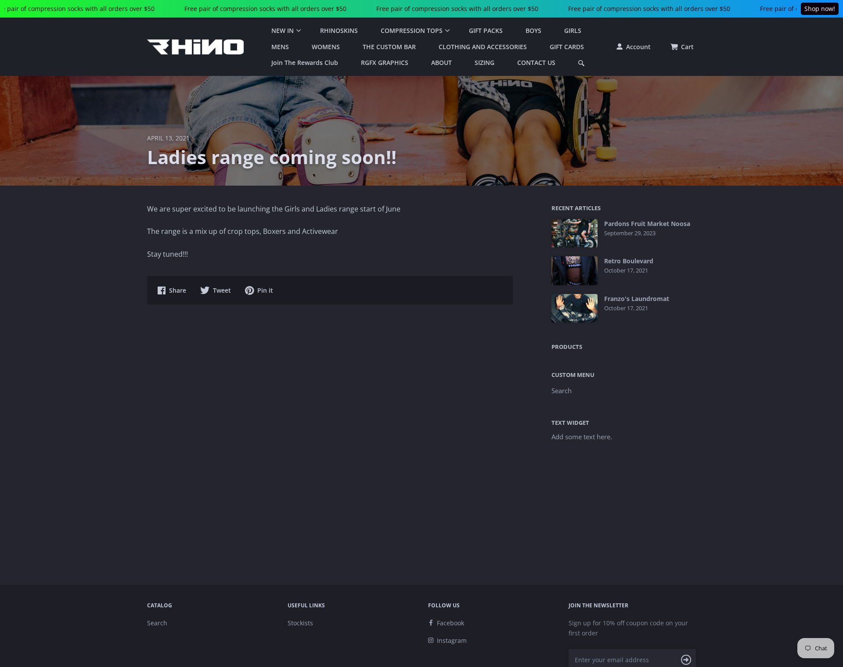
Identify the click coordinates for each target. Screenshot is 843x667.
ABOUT (441, 62)
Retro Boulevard (628, 261)
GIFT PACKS (486, 30)
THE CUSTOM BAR (389, 47)
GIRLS (572, 30)
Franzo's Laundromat (636, 299)
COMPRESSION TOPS (412, 30)
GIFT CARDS (567, 47)
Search (561, 390)
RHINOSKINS (339, 30)
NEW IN (282, 30)
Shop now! (819, 8)
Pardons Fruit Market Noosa (647, 224)
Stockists (300, 623)
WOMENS (326, 47)
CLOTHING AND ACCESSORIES (483, 47)
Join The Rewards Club (304, 62)
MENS (280, 47)
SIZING (484, 62)
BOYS (533, 30)
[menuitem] (284, 31)
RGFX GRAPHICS (384, 62)
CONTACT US (536, 62)
